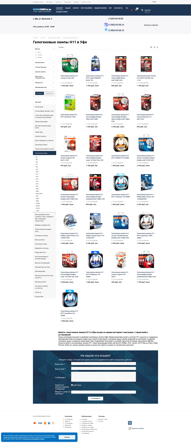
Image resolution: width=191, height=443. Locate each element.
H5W (37, 198)
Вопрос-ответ (103, 419)
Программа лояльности (89, 429)
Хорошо (67, 437)
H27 (37, 186)
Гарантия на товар (88, 427)
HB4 (37, 191)
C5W (37, 210)
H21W (38, 208)
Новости (67, 421)
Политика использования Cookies (33, 439)
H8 (37, 167)
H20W (38, 206)
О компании (69, 419)
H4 (37, 162)
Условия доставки (87, 423)
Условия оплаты (87, 421)
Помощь (101, 416)
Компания (68, 416)
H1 (37, 157)
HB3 (37, 188)
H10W (38, 203)
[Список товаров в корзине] (146, 11)
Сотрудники (69, 423)
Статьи (100, 421)
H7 (37, 164)
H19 (37, 184)
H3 (37, 159)
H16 (37, 181)
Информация (87, 416)
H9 (37, 169)
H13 (37, 176)
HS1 (37, 196)
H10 (37, 171)
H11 (37, 174)
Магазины (68, 427)
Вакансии (68, 425)
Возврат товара (87, 425)
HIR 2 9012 (39, 193)
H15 (37, 179)
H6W (37, 201)
